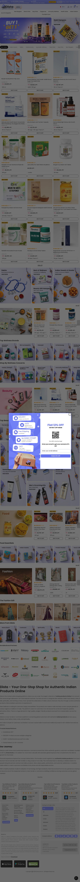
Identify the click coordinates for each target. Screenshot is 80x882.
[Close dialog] (70, 414)
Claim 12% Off (55, 456)
